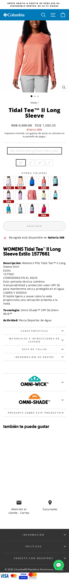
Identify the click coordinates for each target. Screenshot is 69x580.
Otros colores (34, 173)
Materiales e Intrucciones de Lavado (34, 340)
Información (33, 534)
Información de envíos (34, 357)
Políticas (33, 546)
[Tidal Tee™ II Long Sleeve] (8, 181)
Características (34, 330)
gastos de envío (39, 133)
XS (20, 163)
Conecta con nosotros (33, 558)
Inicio (33, 102)
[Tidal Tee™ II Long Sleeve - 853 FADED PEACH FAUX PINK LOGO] (11, 482)
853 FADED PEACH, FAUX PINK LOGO (34, 151)
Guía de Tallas (34, 349)
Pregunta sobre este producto (34, 412)
